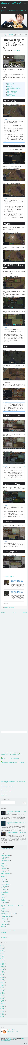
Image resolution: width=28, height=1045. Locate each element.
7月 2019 (2, 990)
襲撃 (8, 89)
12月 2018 (2, 1001)
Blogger (22, 1038)
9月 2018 (2, 1006)
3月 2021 (2, 958)
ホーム (14, 612)
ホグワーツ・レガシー (6, 910)
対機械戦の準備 (11, 85)
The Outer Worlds (5, 884)
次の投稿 (3, 612)
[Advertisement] (14, 672)
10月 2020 (2, 966)
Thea (2, 887)
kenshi (2, 863)
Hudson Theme (8, 1039)
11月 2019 (2, 984)
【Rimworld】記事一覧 (8, 576)
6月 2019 (2, 992)
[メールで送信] (3, 603)
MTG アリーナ (4, 865)
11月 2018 (2, 1003)
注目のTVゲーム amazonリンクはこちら (9, 753)
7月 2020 (2, 971)
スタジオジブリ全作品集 (6, 791)
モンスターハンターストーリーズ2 (8, 913)
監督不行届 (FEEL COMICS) (7, 787)
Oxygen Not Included (5, 873)
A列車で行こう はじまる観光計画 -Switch (10, 758)
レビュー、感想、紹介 (6, 916)
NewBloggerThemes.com (5, 1040)
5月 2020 (2, 974)
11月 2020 (2, 964)
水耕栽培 (9, 94)
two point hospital (4, 892)
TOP (26, 1043)
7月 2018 (2, 1010)
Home (5, 34)
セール (2, 897)
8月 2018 (2, 1008)
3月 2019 (2, 997)
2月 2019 (2, 998)
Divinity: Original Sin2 (5, 855)
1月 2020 (2, 981)
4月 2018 (2, 1014)
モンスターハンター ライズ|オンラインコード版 (11, 754)
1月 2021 (2, 961)
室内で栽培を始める (12, 91)
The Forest (3, 879)
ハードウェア (5, 923)
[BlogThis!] (5, 603)
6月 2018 (2, 1011)
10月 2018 (2, 1005)
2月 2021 (2, 960)
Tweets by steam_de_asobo (7, 848)
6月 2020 (2, 972)
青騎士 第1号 (4, 795)
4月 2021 (2, 956)
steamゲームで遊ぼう (12, 2)
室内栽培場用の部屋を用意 (13, 88)
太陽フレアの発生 (11, 92)
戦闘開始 (9, 86)
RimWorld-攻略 (10, 34)
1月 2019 (2, 1000)
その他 (2, 899)
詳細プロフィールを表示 (12, 1031)
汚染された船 (10, 83)
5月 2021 (2, 955)
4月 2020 (2, 976)
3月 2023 (2, 945)
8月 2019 (2, 989)
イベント (3, 895)
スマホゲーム (5, 921)
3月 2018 (2, 1016)
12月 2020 (2, 963)
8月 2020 (2, 969)
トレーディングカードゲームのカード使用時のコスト (13, 11)
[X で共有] (6, 603)
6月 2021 (2, 953)
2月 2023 (2, 947)
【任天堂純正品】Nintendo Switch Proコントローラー (12, 762)
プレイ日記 (4, 857)
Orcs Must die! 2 (4, 870)
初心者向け (4, 868)
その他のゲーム (4, 900)
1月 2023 (2, 948)
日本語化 (3, 926)
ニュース (3, 908)
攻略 (3, 858)
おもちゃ (4, 919)
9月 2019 (2, 987)
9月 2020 (2, 968)
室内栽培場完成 (11, 95)
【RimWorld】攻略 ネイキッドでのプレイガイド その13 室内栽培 (13, 43)
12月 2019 (2, 982)
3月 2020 (2, 977)
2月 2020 (2, 979)
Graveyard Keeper (5, 860)
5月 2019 (2, 993)
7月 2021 (2, 951)
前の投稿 (25, 612)
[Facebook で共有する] (7, 603)
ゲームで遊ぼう (16, 50)
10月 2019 (2, 985)
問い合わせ (3, 932)
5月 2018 (2, 1013)
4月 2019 (2, 995)
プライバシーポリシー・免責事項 (8, 931)
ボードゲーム (5, 924)
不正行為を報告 (5, 937)
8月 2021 (2, 950)
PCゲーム (4, 918)
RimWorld (6, 607)
